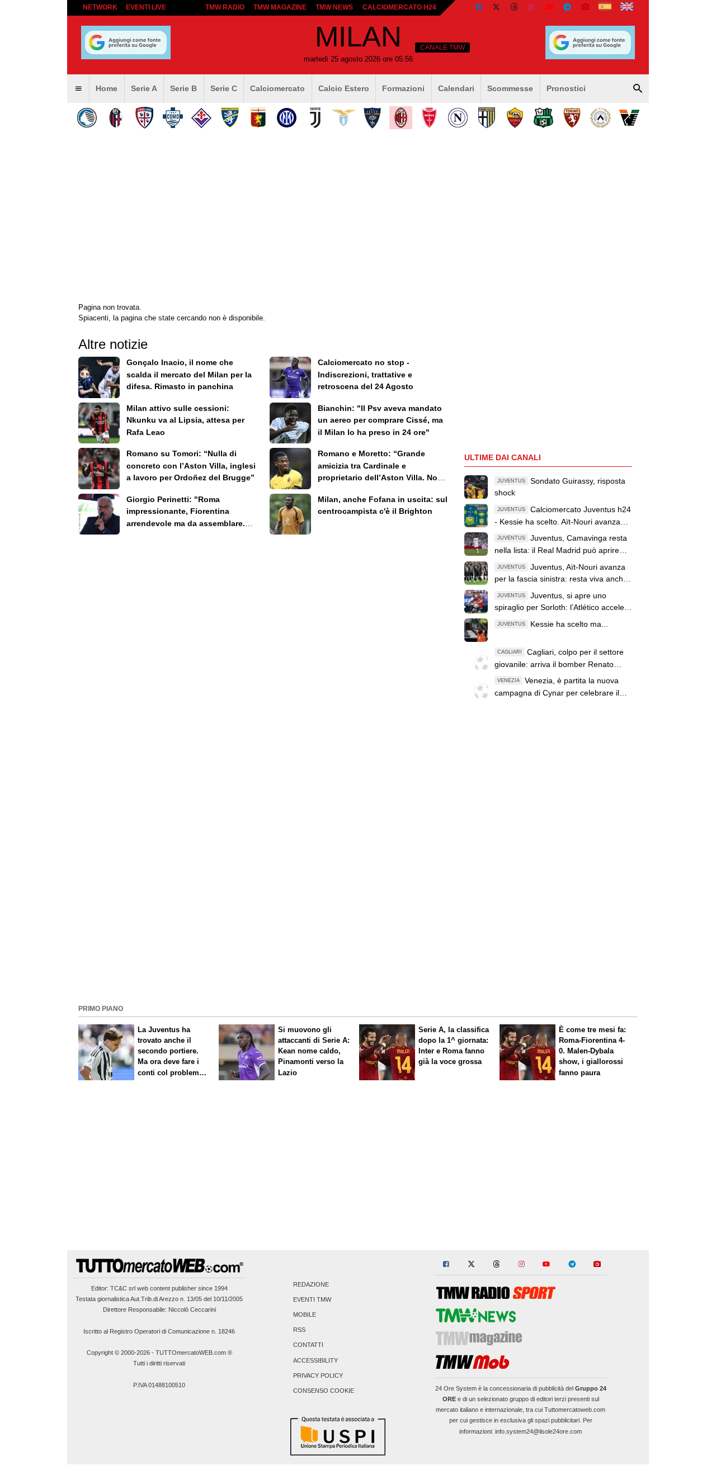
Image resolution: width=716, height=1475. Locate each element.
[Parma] (486, 117)
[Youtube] (549, 8)
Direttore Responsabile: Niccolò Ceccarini (159, 1309)
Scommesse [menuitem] (510, 88)
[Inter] (286, 117)
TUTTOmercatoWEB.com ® (194, 1352)
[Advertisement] (358, 922)
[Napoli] (457, 117)
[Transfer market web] (627, 8)
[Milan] (400, 117)
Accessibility (315, 1360)
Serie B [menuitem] (183, 88)
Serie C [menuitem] (223, 88)
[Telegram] (567, 8)
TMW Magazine (280, 7)
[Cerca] (637, 89)
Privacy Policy (318, 1375)
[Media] (585, 8)
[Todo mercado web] (605, 8)
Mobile (304, 1315)
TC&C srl (122, 1288)
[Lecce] (372, 117)
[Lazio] (343, 117)
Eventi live (146, 7)
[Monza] (429, 117)
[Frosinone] (229, 117)
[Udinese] (600, 117)
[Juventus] (315, 117)
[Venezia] (629, 117)
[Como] (172, 117)
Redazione (311, 1284)
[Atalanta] (87, 117)
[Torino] (571, 117)
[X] (497, 8)
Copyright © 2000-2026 (118, 1352)
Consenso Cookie (323, 1391)
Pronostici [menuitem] (566, 88)
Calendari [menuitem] (456, 88)
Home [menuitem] (106, 88)
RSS (299, 1330)
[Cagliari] (144, 117)
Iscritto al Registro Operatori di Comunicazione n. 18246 (159, 1331)
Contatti (308, 1345)
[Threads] (514, 8)
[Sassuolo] (543, 117)
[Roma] (514, 117)
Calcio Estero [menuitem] (343, 88)
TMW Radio (224, 7)
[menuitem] (78, 89)
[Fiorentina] (201, 117)
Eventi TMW (312, 1299)
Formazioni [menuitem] (403, 88)
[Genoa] (258, 117)
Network (100, 7)
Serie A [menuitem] (144, 88)
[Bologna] (115, 117)
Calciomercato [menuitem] (277, 88)
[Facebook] (479, 8)
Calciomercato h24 (399, 7)
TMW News (334, 7)
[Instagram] (532, 8)
